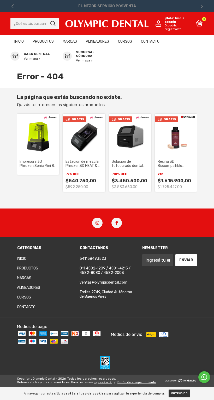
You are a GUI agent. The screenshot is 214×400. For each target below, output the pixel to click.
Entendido (179, 393)
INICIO (19, 41)
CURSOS (125, 41)
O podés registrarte (173, 27)
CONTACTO (150, 41)
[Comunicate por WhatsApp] (204, 377)
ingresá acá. (103, 382)
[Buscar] (52, 23)
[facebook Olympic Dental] (116, 223)
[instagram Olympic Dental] (97, 223)
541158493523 (93, 258)
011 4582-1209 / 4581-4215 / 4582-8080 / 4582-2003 (105, 270)
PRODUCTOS (43, 41)
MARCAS (70, 41)
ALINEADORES (97, 41)
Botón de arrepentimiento (136, 382)
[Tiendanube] (180, 381)
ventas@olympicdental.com (103, 282)
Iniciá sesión (175, 20)
